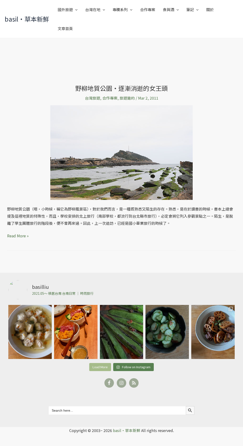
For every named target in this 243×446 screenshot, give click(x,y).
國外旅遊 (65, 9)
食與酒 (168, 9)
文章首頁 (65, 28)
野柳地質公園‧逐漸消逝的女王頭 (121, 88)
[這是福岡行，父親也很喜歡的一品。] (76, 332)
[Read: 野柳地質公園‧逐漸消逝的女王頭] (121, 152)
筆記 (190, 9)
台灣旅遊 (92, 98)
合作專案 (147, 9)
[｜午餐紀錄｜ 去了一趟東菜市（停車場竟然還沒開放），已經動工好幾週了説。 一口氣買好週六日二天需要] (30, 332)
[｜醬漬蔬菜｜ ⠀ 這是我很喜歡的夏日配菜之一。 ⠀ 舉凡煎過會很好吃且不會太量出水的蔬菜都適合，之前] (121, 332)
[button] (75, 9)
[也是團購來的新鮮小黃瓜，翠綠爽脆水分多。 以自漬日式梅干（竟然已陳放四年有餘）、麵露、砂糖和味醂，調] (167, 332)
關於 (210, 9)
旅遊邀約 (127, 98)
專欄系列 (120, 9)
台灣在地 (92, 9)
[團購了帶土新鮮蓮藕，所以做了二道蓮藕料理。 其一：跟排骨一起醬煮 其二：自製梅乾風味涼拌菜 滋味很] (213, 332)
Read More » (18, 235)
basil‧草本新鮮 (27, 18)
